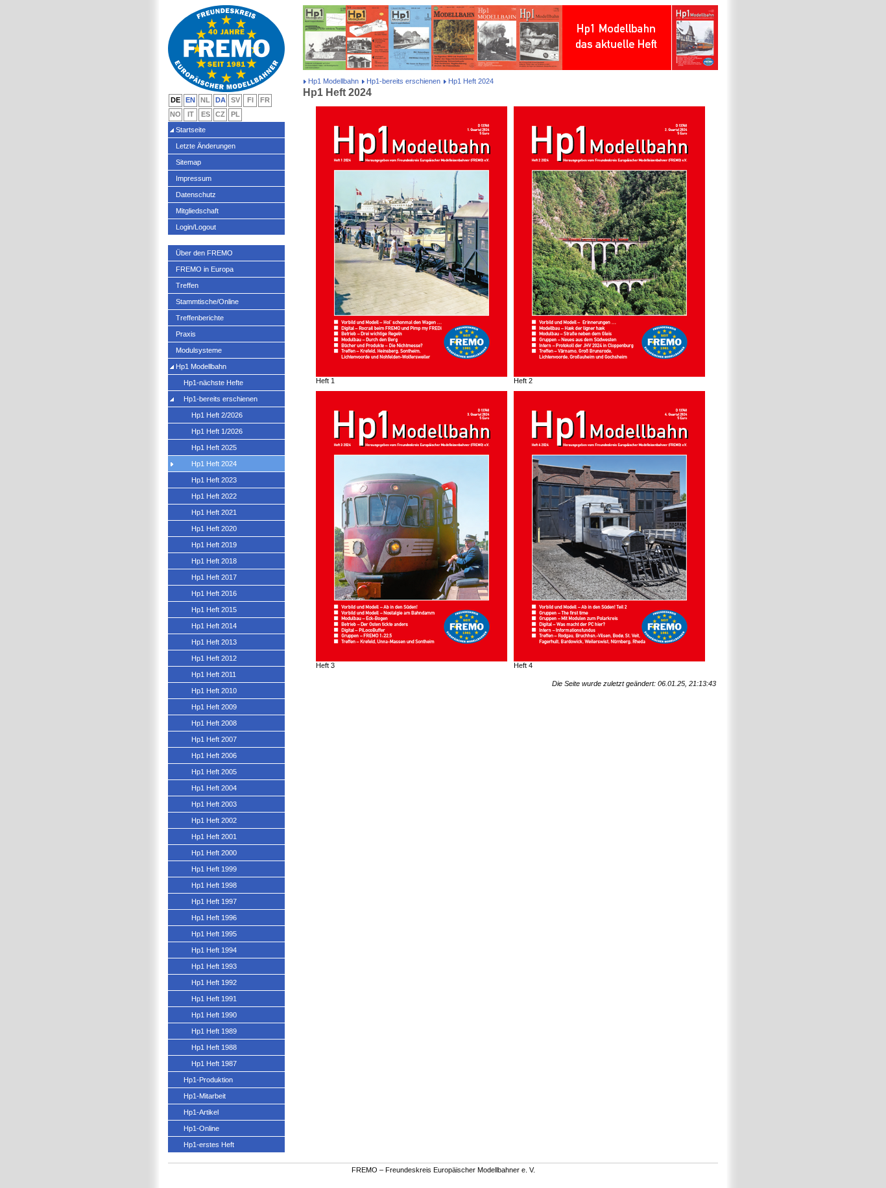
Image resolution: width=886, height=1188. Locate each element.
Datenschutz (196, 194)
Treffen (187, 285)
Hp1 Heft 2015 (214, 609)
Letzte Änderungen (205, 146)
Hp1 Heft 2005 (214, 772)
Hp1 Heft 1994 (214, 950)
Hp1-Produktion (208, 1080)
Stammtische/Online (207, 301)
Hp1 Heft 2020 (214, 528)
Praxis (186, 334)
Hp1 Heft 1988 (214, 1047)
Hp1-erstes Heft (209, 1144)
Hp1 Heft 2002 (214, 820)
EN (190, 100)
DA (220, 100)
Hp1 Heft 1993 (214, 966)
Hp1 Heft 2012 (214, 658)
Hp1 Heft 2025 (214, 447)
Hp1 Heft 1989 (214, 1031)
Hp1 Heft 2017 (214, 577)
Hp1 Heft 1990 (214, 1015)
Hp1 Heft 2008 (214, 723)
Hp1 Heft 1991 (214, 999)
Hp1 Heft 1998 (214, 885)
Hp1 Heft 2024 (214, 464)
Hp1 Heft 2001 (214, 836)
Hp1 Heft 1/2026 (217, 431)
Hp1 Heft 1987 (214, 1063)
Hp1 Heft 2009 (214, 707)
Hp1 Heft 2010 (214, 691)
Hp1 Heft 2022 (214, 496)
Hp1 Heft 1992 (214, 982)
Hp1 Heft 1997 (214, 901)
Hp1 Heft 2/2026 (217, 415)
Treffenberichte (200, 318)
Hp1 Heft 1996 (214, 917)
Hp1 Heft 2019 (214, 545)
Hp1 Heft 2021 (214, 512)
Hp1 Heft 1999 (214, 869)
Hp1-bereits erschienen (403, 81)
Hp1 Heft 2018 (214, 561)
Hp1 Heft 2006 (214, 755)
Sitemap (188, 162)
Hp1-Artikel (201, 1112)
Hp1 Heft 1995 (214, 934)
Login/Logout (196, 227)
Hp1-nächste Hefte (213, 382)
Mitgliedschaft (197, 211)
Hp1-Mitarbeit (205, 1096)
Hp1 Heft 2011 (213, 674)
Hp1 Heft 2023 (214, 480)
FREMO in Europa (204, 269)
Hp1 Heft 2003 (214, 804)
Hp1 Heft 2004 (214, 788)
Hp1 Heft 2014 (214, 626)
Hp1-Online (201, 1128)
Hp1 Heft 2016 (214, 593)
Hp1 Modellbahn (333, 81)
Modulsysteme (199, 350)
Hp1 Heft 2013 (214, 642)
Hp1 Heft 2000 (214, 853)
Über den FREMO (204, 253)
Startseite (191, 130)
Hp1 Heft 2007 (214, 739)
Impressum (193, 178)
